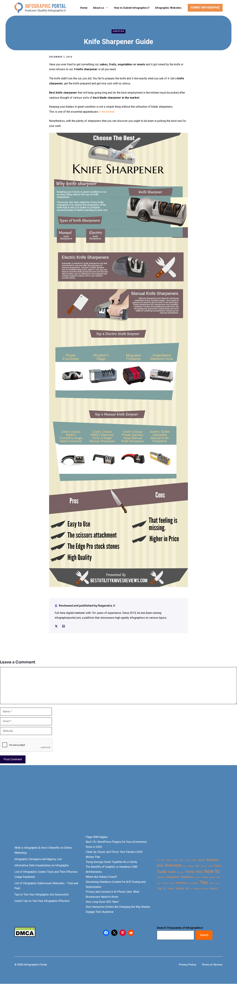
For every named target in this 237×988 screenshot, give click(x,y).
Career (204, 866)
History (180, 872)
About (201, 860)
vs (191, 888)
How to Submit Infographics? (132, 7)
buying (191, 866)
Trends (179, 888)
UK (187, 888)
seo (218, 877)
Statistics (181, 883)
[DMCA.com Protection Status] (24, 935)
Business (173, 865)
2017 (175, 860)
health (172, 872)
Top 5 (217, 883)
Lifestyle (118, 31)
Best (160, 866)
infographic (172, 877)
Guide (162, 871)
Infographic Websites (168, 7)
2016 (169, 860)
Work (206, 889)
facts (217, 865)
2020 (194, 860)
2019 (187, 860)
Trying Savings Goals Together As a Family (111, 862)
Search (204, 935)
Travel (170, 888)
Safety (212, 877)
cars (210, 865)
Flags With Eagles (97, 837)
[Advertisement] (110, 806)
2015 (163, 860)
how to (212, 871)
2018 (181, 860)
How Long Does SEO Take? (102, 901)
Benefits (212, 860)
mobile (197, 877)
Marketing (187, 877)
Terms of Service (212, 964)
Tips (204, 882)
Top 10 (161, 888)
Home (83, 7)
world (213, 888)
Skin (159, 883)
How (199, 872)
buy (185, 866)
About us (98, 7)
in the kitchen (106, 111)
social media (168, 883)
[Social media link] (56, 626)
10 (158, 860)
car (197, 865)
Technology (193, 883)
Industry (161, 877)
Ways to (198, 888)
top (211, 883)
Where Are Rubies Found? (101, 876)
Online (205, 877)
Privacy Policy (187, 964)
